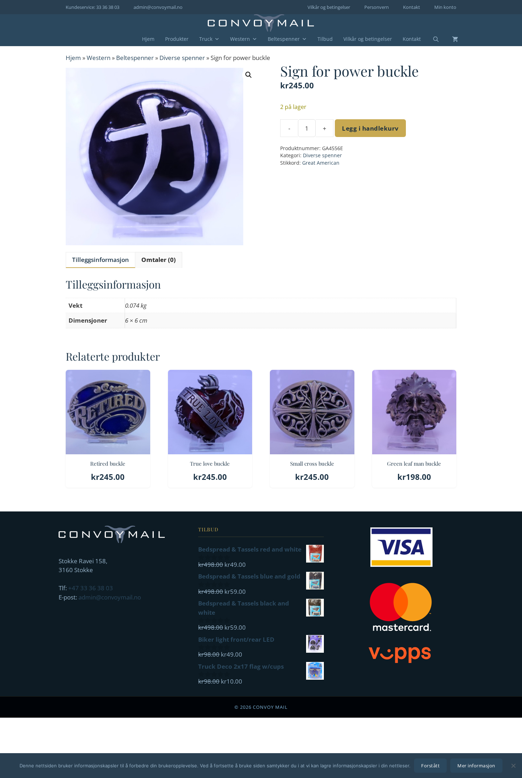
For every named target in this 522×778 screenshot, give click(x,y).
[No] (513, 765)
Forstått (430, 765)
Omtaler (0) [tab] (158, 260)
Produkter (177, 38)
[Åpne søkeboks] (431, 39)
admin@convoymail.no (158, 7)
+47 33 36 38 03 (90, 588)
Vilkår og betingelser (329, 7)
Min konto (445, 7)
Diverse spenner (182, 58)
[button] (248, 75)
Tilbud (325, 38)
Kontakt (411, 7)
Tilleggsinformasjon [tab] (100, 260)
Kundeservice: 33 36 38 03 (92, 7)
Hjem (148, 38)
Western (240, 38)
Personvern (376, 7)
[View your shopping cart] (449, 39)
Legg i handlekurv (370, 128)
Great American (320, 162)
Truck (205, 38)
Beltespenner (284, 38)
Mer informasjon (476, 765)
